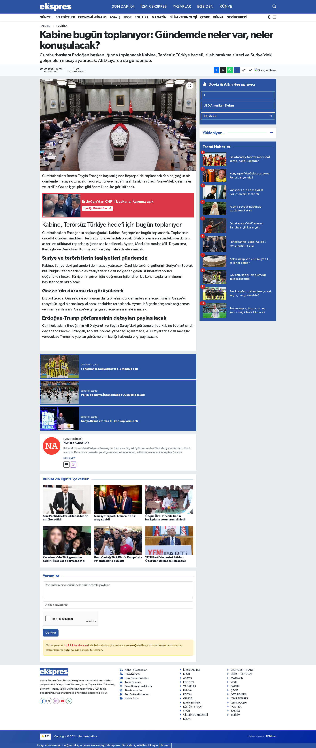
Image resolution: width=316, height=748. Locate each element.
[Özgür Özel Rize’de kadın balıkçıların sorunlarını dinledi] (169, 499)
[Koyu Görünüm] (269, 17)
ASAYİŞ (115, 17)
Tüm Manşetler (134, 690)
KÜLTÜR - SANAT (193, 706)
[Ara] (274, 6)
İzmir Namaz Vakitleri (137, 678)
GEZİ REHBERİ (237, 17)
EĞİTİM (187, 694)
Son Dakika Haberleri (137, 694)
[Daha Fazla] (237, 70)
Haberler (45, 26)
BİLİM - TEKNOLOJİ (183, 17)
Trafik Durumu (133, 682)
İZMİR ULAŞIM (239, 702)
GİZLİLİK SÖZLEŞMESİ (195, 715)
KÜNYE (226, 7)
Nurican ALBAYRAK (76, 442)
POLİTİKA (142, 17)
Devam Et (68, 458)
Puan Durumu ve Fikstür (138, 686)
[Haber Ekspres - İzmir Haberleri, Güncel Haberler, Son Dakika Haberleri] (56, 7)
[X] (49, 701)
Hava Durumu (132, 674)
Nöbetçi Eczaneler (136, 670)
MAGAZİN (159, 17)
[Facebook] (43, 701)
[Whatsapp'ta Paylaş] (230, 70)
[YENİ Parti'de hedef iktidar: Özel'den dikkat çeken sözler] (169, 540)
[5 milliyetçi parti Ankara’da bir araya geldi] (118, 499)
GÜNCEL (46, 17)
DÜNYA (218, 17)
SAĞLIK (235, 686)
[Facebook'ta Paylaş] (216, 70)
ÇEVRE (205, 17)
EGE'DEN (205, 7)
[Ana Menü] (273, 17)
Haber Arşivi (132, 698)
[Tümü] (271, 133)
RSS (47, 736)
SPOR (127, 17)
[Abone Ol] (265, 70)
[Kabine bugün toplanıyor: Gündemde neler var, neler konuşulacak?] (118, 125)
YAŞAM (235, 710)
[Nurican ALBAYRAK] (51, 445)
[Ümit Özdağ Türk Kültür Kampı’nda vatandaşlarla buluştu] (118, 540)
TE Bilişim (271, 736)
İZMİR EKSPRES (154, 7)
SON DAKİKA (123, 7)
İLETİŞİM (235, 715)
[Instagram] (73, 465)
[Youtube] (62, 701)
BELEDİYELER (65, 17)
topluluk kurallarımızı (76, 645)
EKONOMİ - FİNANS (92, 17)
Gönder (50, 632)
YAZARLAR (182, 7)
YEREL (234, 682)
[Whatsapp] (69, 701)
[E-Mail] (66, 465)
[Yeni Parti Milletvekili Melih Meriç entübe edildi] (67, 499)
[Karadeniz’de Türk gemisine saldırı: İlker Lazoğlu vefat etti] (67, 540)
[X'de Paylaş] (223, 70)
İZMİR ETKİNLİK (191, 702)
